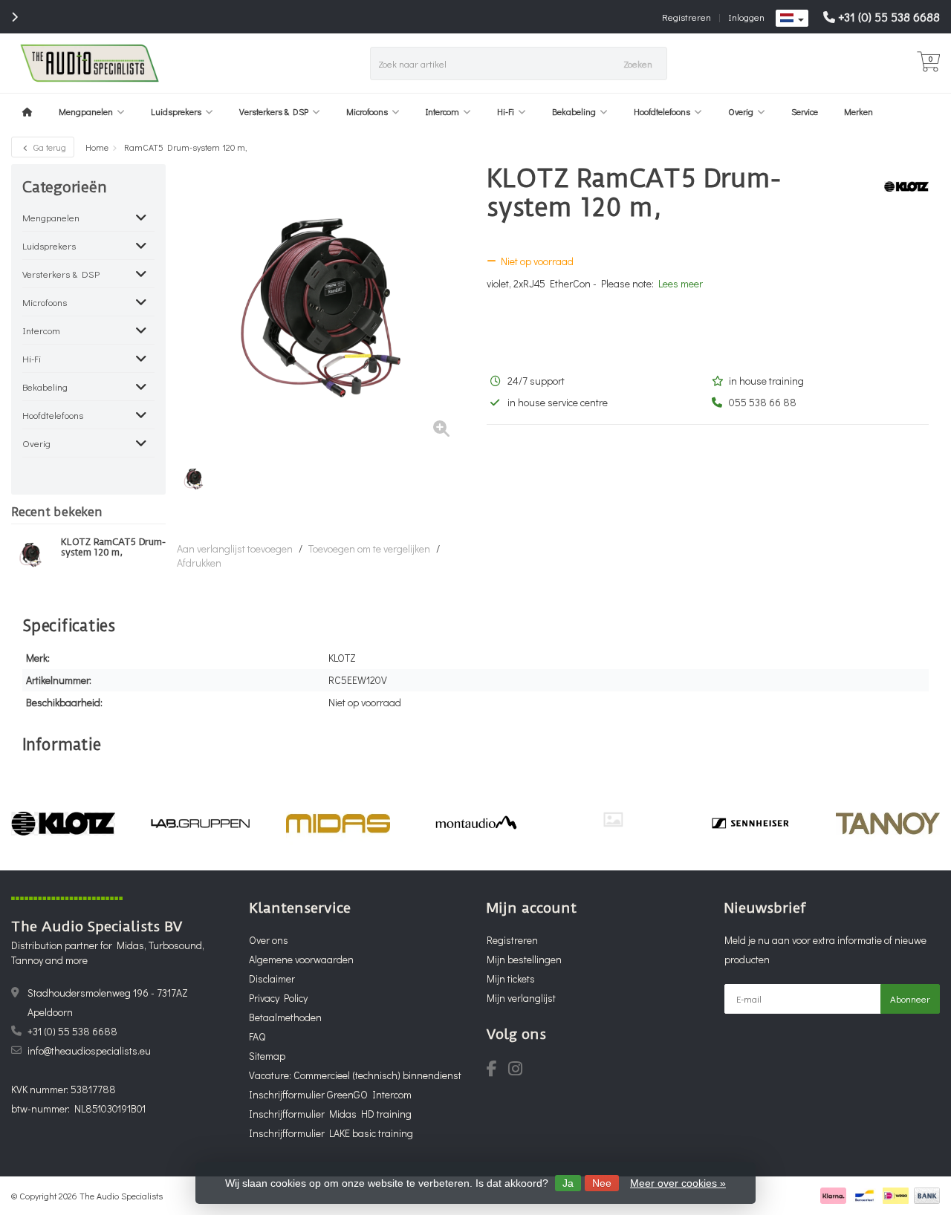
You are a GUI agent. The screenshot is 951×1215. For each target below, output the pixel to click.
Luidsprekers (176, 111)
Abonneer (910, 998)
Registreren (686, 16)
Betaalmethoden (285, 1017)
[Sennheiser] (750, 823)
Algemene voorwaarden (301, 959)
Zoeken (637, 63)
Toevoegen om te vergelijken (369, 548)
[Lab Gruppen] (201, 823)
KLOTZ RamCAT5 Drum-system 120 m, (113, 547)
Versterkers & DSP (273, 111)
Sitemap (267, 1056)
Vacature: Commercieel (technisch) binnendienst (355, 1075)
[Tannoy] (888, 823)
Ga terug (48, 147)
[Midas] (338, 823)
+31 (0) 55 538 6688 (889, 17)
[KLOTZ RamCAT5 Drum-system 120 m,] (30, 555)
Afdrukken (199, 563)
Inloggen (746, 16)
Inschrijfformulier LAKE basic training (331, 1133)
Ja (568, 1183)
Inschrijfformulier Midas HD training (330, 1114)
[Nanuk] (613, 819)
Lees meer (680, 283)
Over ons (268, 940)
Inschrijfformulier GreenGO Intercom (330, 1094)
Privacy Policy (278, 998)
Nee (601, 1183)
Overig (740, 111)
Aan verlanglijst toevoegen (235, 548)
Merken (858, 111)
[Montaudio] (475, 823)
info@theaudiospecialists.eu (89, 1050)
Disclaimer (272, 978)
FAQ (257, 1036)
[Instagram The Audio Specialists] (519, 1070)
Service (804, 111)
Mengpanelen (86, 111)
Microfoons (367, 111)
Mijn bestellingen (524, 959)
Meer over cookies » (678, 1183)
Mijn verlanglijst (521, 998)
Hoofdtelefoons (662, 111)
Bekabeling (574, 111)
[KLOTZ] (901, 186)
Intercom (442, 111)
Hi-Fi (505, 111)
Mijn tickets (511, 978)
